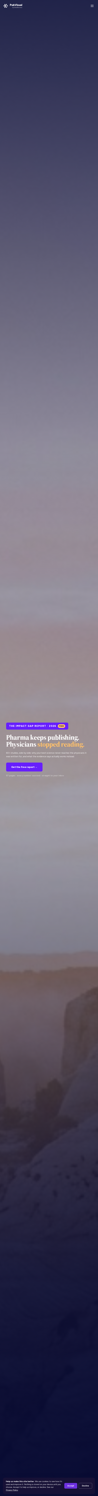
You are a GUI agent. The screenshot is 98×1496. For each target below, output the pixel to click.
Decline (85, 1486)
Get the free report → (24, 766)
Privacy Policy (12, 1490)
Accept (70, 1486)
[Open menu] (92, 6)
